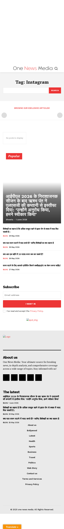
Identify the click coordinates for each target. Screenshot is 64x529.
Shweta (9, 219)
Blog (5, 236)
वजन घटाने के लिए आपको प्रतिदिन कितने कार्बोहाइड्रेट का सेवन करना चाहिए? (32, 265)
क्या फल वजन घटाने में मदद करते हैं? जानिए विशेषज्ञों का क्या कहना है (28, 242)
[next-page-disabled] (60, 115)
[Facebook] (6, 377)
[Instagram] (14, 377)
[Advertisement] (32, 32)
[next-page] (9, 277)
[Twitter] (30, 377)
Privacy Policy (36, 311)
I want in (31, 304)
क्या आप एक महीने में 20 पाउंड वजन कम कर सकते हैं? (23, 254)
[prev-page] (4, 115)
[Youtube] (38, 377)
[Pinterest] (22, 377)
